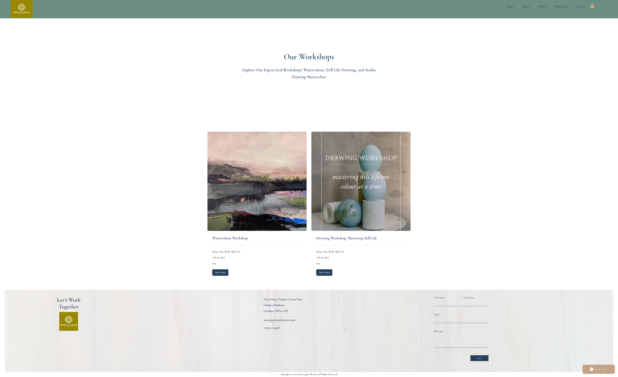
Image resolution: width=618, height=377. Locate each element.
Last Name (468, 298)
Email (436, 314)
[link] (257, 238)
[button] (539, 6)
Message (438, 331)
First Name (439, 298)
